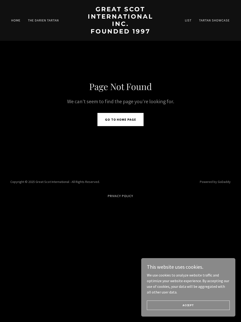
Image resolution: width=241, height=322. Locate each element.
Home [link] (15, 20)
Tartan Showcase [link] (214, 20)
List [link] (188, 20)
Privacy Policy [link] (120, 196)
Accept (188, 305)
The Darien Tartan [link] (43, 20)
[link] (120, 32)
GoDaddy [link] (224, 182)
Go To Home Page (120, 119)
